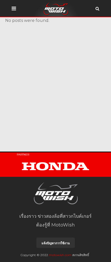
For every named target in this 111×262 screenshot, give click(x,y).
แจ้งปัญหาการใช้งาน (56, 243)
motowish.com (60, 255)
